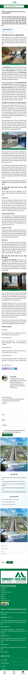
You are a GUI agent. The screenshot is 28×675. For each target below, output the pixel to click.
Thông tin (3, 590)
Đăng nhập (3, 598)
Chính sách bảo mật (5, 600)
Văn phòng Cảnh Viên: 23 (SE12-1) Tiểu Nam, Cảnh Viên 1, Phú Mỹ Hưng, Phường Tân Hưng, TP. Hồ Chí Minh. (13, 640)
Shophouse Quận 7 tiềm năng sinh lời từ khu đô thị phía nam (13, 478)
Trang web (4, 425)
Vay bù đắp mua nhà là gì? (9, 502)
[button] (2, 6)
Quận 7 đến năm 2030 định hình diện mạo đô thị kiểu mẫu (13, 488)
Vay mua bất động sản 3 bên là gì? (11, 499)
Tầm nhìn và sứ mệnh (6, 592)
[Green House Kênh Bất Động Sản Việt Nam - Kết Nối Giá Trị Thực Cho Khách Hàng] (14, 2)
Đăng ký (3, 596)
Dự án (3, 10)
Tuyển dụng (3, 594)
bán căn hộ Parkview (17, 115)
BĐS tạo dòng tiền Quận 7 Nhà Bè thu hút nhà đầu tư (14, 481)
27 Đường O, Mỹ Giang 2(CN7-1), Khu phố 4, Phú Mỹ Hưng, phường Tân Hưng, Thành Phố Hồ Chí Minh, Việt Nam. (14, 622)
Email (3, 419)
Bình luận (4, 403)
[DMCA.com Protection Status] (5, 603)
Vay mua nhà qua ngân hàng (9, 504)
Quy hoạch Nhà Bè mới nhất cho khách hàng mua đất (14, 491)
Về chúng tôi (3, 588)
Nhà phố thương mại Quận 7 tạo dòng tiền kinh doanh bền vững (13, 484)
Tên (3, 414)
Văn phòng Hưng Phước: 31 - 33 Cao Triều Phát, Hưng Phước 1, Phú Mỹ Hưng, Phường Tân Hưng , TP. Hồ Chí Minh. (14, 631)
